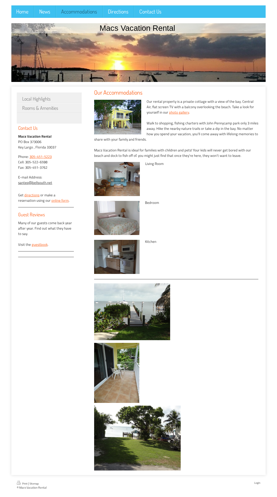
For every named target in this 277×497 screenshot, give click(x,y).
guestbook (40, 244)
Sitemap (34, 484)
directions (31, 195)
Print (25, 484)
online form (60, 200)
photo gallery (179, 112)
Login (257, 483)
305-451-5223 (40, 156)
